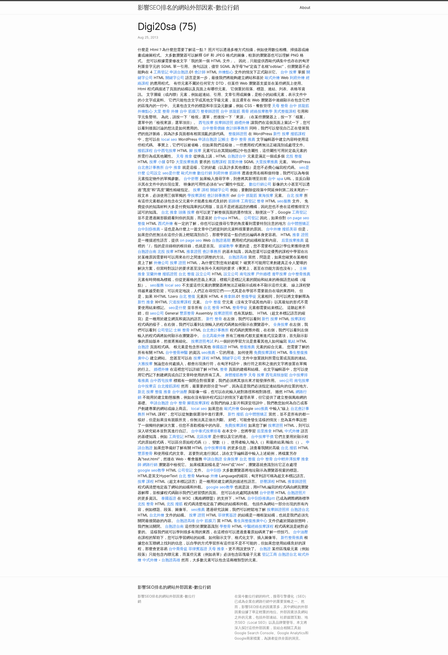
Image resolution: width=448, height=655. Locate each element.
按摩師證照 (224, 122)
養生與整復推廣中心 (250, 520)
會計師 (200, 72)
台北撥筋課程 (169, 386)
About (305, 7)
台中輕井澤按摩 (287, 459)
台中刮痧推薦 (149, 229)
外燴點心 (225, 72)
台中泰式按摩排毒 (206, 431)
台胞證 (143, 346)
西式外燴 (165, 223)
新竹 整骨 (214, 318)
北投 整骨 (146, 503)
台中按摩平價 (262, 436)
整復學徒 (248, 296)
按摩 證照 (178, 262)
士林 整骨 (182, 330)
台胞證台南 (147, 251)
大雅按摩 (145, 363)
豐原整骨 (187, 313)
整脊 (260, 201)
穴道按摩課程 (180, 302)
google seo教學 (151, 470)
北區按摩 (203, 436)
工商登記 (161, 72)
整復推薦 (247, 346)
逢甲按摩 (279, 274)
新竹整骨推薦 (292, 537)
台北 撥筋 (289, 447)
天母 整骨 (280, 105)
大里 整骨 (162, 111)
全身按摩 (280, 324)
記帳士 (223, 139)
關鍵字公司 (174, 77)
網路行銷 (150, 464)
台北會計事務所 (151, 167)
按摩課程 (298, 318)
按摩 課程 (201, 189)
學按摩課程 (196, 195)
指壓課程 (219, 161)
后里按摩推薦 (292, 240)
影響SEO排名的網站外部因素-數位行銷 (188, 7)
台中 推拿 (173, 167)
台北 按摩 (295, 195)
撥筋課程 (297, 133)
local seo (169, 139)
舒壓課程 (267, 481)
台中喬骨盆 (178, 548)
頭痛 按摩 (186, 212)
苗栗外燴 (235, 161)
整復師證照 (237, 133)
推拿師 (229, 296)
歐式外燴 (272, 77)
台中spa (220, 217)
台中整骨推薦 (299, 274)
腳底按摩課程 (198, 403)
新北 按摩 (146, 391)
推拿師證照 (297, 481)
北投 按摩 (166, 251)
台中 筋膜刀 (190, 111)
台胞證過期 (221, 240)
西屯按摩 (206, 122)
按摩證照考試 (202, 341)
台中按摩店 (147, 386)
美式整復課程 (285, 111)
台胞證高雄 (237, 257)
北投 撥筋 (175, 503)
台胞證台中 (237, 156)
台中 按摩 (288, 72)
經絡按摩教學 (261, 111)
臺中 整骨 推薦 (243, 139)
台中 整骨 (178, 403)
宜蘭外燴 (153, 274)
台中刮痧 (213, 470)
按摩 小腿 (157, 161)
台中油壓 (179, 391)
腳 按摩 (195, 150)
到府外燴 (297, 77)
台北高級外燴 (213, 335)
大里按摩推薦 (187, 161)
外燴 (174, 111)
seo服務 (284, 201)
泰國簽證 (219, 346)
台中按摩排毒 (215, 447)
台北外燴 (156, 515)
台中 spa (275, 178)
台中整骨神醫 (176, 352)
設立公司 (203, 274)
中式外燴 (292, 431)
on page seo (298, 217)
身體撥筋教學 (236, 374)
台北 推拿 (169, 212)
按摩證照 (275, 425)
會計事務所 (212, 251)
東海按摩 (265, 195)
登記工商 (269, 554)
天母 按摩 (256, 374)
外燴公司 (161, 262)
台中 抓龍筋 (299, 105)
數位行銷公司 (260, 184)
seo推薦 (208, 352)
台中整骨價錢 (213, 128)
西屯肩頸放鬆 (277, 374)
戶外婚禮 (263, 274)
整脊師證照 (210, 111)
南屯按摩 (247, 274)
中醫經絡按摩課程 (258, 526)
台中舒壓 (191, 178)
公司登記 (251, 217)
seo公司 (157, 313)
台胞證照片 (296, 492)
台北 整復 (186, 274)
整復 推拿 (163, 391)
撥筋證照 (169, 274)
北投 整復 (294, 156)
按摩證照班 (223, 313)
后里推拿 (264, 431)
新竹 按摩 (281, 133)
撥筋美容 (289, 229)
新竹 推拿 (146, 302)
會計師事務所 (237, 128)
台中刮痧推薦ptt (261, 498)
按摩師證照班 (278, 509)
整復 (141, 223)
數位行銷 (204, 173)
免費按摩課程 (265, 352)
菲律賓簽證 (227, 515)
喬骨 (245, 111)
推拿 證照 (300, 234)
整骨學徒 (239, 307)
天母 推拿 (184, 156)
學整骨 (225, 526)
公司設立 (153, 173)
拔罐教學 (226, 245)
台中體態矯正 (298, 223)
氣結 (291, 341)
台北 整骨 (211, 307)
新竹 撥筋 (236, 414)
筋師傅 (235, 173)
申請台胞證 (179, 72)
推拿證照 (193, 251)
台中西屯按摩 (165, 150)
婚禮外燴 (241, 122)
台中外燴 (273, 229)
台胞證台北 (299, 509)
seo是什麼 (171, 173)
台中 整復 (213, 302)
